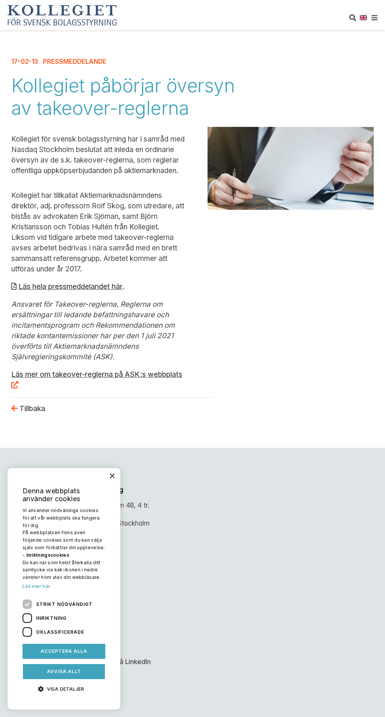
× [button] (112, 476)
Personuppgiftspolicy (43, 630)
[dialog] (64, 588)
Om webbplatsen (37, 599)
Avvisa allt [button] (64, 671)
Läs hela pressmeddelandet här (70, 286)
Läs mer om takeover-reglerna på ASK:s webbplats (96, 374)
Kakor (20, 614)
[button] (64, 688)
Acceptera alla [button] (64, 651)
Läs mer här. (37, 586)
